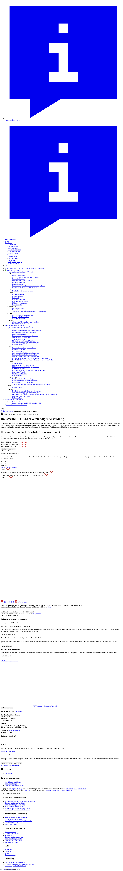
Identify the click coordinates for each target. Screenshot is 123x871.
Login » (19, 763)
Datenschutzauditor (18, 308)
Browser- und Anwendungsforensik (23, 365)
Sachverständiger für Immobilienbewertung (25, 277)
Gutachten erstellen (18, 344)
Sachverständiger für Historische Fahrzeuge (25, 353)
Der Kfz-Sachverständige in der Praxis (24, 348)
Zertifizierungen (13, 246)
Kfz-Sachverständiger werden (14, 837)
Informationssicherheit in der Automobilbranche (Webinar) (30, 358)
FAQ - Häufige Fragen (15, 262)
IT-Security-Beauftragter (19, 303)
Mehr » (50, 607)
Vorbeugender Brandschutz (20, 317)
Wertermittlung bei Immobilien (21, 337)
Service (7, 255)
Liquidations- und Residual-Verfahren (23, 341)
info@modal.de (37, 613)
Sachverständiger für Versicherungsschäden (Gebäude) (28, 286)
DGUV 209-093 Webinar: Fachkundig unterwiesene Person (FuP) (32, 360)
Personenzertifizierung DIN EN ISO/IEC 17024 (27, 403)
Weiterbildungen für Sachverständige (16, 817)
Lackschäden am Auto (19, 349)
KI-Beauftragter (17, 305)
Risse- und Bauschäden (19, 334)
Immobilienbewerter (18, 279)
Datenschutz (82, 789)
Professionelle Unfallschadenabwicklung (24, 355)
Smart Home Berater (18, 318)
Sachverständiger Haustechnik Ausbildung (17, 808)
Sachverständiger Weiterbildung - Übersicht (21, 327)
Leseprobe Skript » (14, 730)
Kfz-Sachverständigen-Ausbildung (22, 291)
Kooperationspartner (14, 250)
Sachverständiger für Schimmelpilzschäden (25, 336)
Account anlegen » (7, 763)
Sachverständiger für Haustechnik (22, 315)
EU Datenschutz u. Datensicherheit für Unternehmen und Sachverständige (34, 394)
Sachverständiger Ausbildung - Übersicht (20, 272)
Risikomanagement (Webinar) (21, 396)
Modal (3, 411)
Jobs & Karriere (13, 253)
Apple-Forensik (17, 363)
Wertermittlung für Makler (20, 339)
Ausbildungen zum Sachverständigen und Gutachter (20, 801)
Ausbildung (17, 270)
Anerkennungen (13, 248)
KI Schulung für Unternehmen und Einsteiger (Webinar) (29, 370)
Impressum (69, 789)
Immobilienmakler (17, 284)
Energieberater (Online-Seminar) (22, 280)
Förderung (11, 260)
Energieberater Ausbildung (13, 782)
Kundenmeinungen (14, 251)
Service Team (12, 256)
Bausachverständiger (18, 275)
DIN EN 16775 (17, 401)
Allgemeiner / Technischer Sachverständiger (25, 322)
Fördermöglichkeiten (11, 824)
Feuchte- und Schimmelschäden (14, 819)
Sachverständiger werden (12, 833)
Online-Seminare (21, 405)
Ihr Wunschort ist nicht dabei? (10, 765)
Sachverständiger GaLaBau (20, 324)
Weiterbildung (19, 325)
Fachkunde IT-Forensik (19, 374)
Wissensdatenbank (10, 832)
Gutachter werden (13, 263)
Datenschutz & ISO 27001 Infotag (22, 382)
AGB (75, 789)
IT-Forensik (15, 298)
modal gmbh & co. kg (15, 789)
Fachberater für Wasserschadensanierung (24, 287)
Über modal (12, 244)
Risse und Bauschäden (11, 822)
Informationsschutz (18, 296)
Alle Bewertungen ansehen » (9, 467)
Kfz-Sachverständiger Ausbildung (15, 803)
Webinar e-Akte (17, 398)
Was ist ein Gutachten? (11, 842)
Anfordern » (18, 711)
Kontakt (7, 241)
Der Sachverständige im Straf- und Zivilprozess (26, 391)
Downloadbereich (13, 258)
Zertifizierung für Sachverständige (15, 862)
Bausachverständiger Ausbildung (15, 805)
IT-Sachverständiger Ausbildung (14, 806)
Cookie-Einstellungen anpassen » (11, 794)
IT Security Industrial (18, 368)
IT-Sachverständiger (18, 294)
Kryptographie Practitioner (20, 301)
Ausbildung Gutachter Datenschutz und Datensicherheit (29, 311)
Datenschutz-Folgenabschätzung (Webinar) (25, 380)
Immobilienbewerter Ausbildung (14, 785)
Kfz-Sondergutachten (18, 351)
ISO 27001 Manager (18, 299)
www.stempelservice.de (64, 790)
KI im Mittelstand (17, 375)
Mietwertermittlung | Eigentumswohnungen (25, 343)
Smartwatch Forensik (18, 372)
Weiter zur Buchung (7, 708)
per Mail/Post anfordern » (8, 751)
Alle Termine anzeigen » (8, 449)
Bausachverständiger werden (13, 839)
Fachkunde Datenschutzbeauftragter (23, 379)
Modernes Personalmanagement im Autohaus (26, 356)
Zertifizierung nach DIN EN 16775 (15, 866)
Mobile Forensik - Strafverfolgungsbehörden (25, 367)
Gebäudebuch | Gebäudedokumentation (24, 332)
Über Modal (8, 243)
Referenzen (8, 265)
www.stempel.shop (50, 790)
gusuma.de (27, 790)
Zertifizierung (18, 399)
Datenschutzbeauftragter (19, 310)
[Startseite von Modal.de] (24, 268)
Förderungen (8, 773)
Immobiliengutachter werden (13, 840)
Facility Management (18, 282)
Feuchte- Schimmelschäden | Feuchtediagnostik (26, 330)
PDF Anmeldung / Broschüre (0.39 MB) (45, 706)
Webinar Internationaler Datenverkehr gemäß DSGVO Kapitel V (32, 384)
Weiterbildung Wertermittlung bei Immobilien (18, 821)
